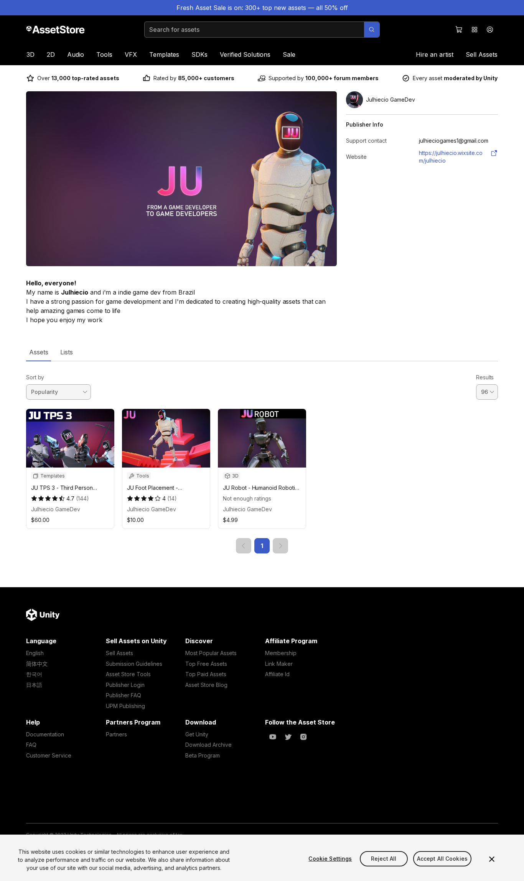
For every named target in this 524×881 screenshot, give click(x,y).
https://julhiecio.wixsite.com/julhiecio (451, 157)
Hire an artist (434, 54)
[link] (243, 545)
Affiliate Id (277, 674)
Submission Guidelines (134, 663)
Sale (289, 54)
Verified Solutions (245, 54)
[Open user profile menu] (490, 29)
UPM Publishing (125, 706)
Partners (116, 734)
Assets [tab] (38, 352)
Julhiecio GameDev (55, 509)
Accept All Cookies (442, 858)
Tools (104, 54)
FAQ (31, 744)
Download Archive (208, 744)
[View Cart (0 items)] (459, 29)
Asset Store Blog (206, 685)
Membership (281, 653)
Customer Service (48, 755)
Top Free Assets (206, 663)
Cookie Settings (330, 858)
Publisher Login (125, 685)
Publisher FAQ (123, 695)
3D (30, 54)
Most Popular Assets (211, 653)
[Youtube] (272, 736)
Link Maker (279, 663)
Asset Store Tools (128, 674)
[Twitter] (288, 736)
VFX (131, 54)
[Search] (371, 29)
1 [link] (262, 546)
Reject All (383, 858)
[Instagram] (303, 736)
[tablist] (262, 352)
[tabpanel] (262, 457)
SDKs (199, 54)
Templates (164, 54)
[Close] (491, 859)
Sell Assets (482, 54)
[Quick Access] (474, 29)
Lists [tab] (66, 352)
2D (51, 54)
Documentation (45, 734)
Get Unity (196, 734)
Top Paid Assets (205, 674)
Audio (75, 54)
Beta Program (202, 755)
